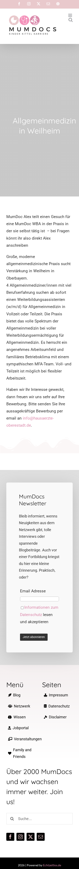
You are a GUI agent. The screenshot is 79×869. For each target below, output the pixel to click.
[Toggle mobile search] (70, 20)
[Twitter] (38, 3)
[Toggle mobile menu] (70, 15)
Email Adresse (33, 591)
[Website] (58, 3)
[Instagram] (29, 3)
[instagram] (20, 837)
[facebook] (10, 837)
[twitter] (31, 837)
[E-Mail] (48, 3)
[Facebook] (19, 3)
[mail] (41, 837)
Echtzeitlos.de (52, 865)
